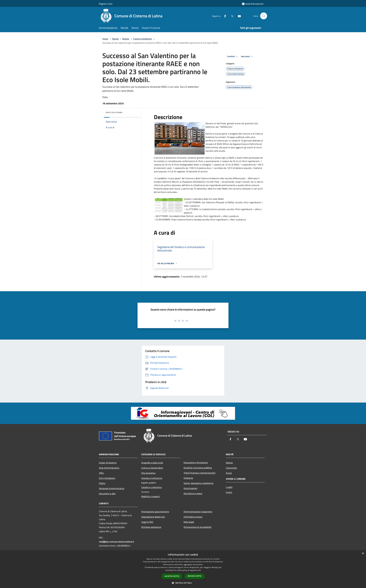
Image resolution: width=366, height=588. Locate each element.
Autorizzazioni (190, 488)
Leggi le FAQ (147, 522)
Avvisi (229, 473)
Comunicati (231, 468)
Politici (102, 483)
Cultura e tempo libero (152, 468)
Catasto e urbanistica (151, 487)
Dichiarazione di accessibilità (197, 527)
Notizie (125, 38)
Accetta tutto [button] (172, 576)
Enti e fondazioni (107, 478)
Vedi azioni (245, 56)
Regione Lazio (105, 3)
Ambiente (188, 478)
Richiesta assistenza (151, 527)
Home (105, 38)
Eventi (229, 492)
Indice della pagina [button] (114, 112)
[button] (183, 583)
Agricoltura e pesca (193, 493)
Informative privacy (193, 516)
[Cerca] (263, 15)
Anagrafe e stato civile (152, 462)
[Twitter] (231, 16)
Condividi (231, 56)
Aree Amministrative (109, 468)
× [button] (363, 553)
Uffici (101, 473)
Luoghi (229, 487)
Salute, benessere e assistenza (198, 483)
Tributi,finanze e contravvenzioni (199, 473)
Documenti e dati (107, 493)
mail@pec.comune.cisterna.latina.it (116, 541)
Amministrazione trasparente (198, 511)
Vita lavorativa (148, 473)
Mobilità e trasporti (150, 496)
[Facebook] (224, 16)
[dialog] (183, 569)
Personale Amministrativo (111, 488)
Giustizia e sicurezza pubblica (198, 467)
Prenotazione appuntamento (155, 511)
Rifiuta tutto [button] (194, 576)
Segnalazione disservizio (153, 516)
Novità (115, 38)
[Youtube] (238, 16)
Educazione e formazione (196, 462)
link (199, 570)
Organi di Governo (108, 462)
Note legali (189, 522)
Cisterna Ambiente (142, 38)
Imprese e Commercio (151, 478)
